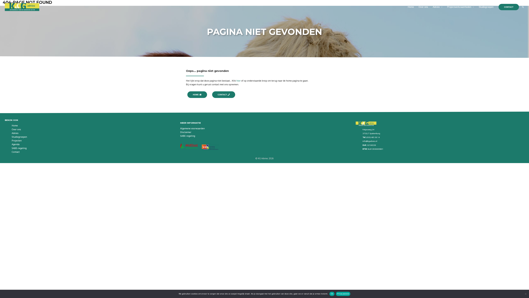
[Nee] (525, 293)
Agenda (15, 144)
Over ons (423, 7)
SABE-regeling (19, 148)
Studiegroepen (486, 7)
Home (411, 7)
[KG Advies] (22, 6)
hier (238, 80)
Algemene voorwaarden (192, 128)
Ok (332, 294)
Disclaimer (185, 132)
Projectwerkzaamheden (459, 7)
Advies (436, 7)
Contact (16, 151)
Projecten (17, 140)
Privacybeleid (343, 294)
